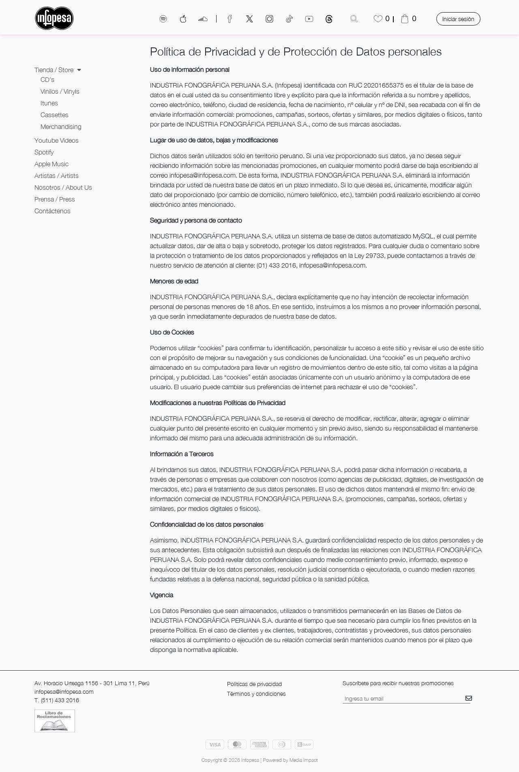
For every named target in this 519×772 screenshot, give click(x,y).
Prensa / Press (54, 199)
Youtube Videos (56, 140)
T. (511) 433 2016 (56, 700)
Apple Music (51, 163)
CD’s (47, 79)
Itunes (49, 103)
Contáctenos (52, 210)
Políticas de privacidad (254, 683)
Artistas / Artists (56, 175)
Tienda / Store (54, 69)
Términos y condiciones (256, 693)
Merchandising (61, 126)
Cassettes (55, 114)
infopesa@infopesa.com (64, 691)
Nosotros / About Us (63, 187)
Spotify (44, 152)
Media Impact (304, 760)
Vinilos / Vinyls (60, 91)
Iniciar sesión (458, 18)
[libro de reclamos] (54, 720)
